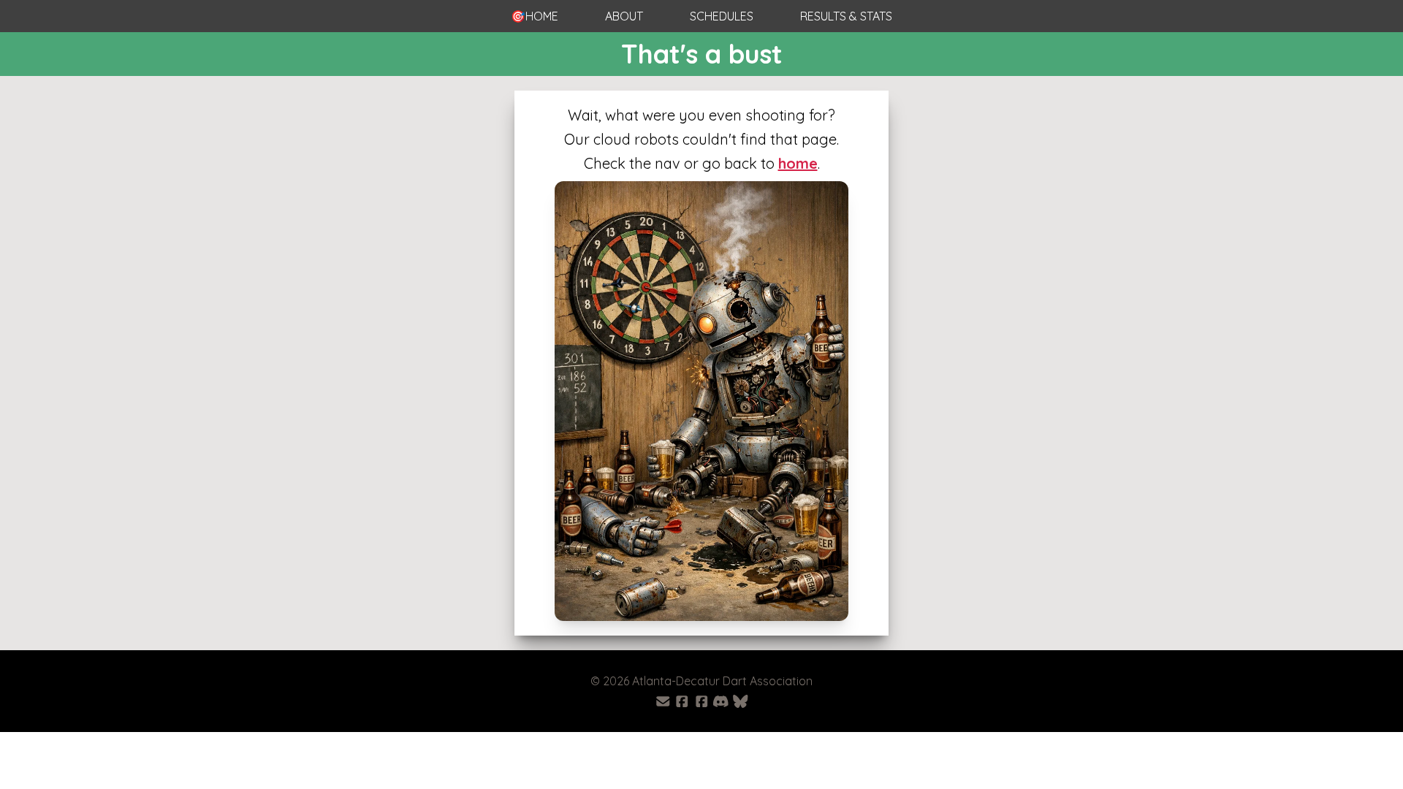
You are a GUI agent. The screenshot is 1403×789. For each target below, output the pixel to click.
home (798, 163)
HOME (534, 16)
